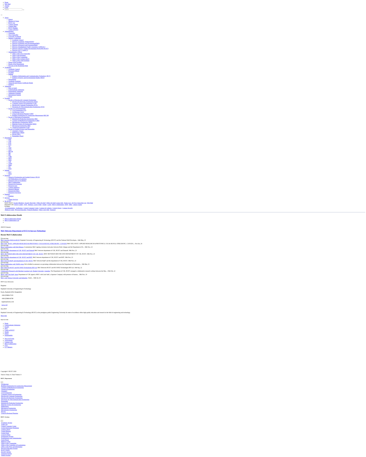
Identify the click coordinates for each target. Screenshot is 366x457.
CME (10, 156)
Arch (9, 150)
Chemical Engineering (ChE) (21, 127)
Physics (3, 411)
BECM (10, 151)
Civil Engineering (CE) (19, 110)
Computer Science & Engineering (11, 394)
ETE (9, 143)
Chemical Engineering (8, 389)
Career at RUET (9, 330)
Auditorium (19, 208)
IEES (10, 174)
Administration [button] (9, 31)
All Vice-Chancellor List (78, 203)
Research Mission (13, 189)
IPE (9, 155)
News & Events (9, 338)
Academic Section (6, 423)
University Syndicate (14, 36)
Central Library (57, 208)
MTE (10, 158)
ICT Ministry (8, 347)
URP (9, 148)
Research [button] (7, 175)
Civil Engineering (6, 393)
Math (10, 165)
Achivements (8, 340)
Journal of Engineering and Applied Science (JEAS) (24, 177)
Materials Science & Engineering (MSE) (24, 124)
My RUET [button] (8, 201)
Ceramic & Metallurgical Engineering (12, 387)
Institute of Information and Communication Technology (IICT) (31, 76)
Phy (9, 167)
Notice (7, 333)
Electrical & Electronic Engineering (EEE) (25, 102)
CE (9, 146)
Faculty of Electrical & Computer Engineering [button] (22, 100)
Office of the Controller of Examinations (13, 445)
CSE (9, 141)
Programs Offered (13, 71)
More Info (4, 316)
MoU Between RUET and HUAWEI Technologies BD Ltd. (19, 267)
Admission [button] (8, 86)
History (10, 19)
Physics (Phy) (16, 134)
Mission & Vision (13, 21)
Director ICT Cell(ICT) (20, 50)
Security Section (6, 452)
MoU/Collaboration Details (13, 219)
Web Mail (7, 4)
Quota (10, 96)
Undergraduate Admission (16, 90)
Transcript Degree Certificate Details (20, 83)
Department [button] (8, 138)
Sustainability (9, 335)
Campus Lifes (9, 342)
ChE (9, 162)
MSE (10, 160)
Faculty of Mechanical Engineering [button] (19, 117)
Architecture (5, 384)
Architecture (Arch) (18, 112)
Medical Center (5, 441)
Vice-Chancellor (13, 35)
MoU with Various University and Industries (14, 278)
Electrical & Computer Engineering (11, 396)
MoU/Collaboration (14, 182)
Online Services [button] (13, 199)
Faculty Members (18, 203)
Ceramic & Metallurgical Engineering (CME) (25, 120)
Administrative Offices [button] (15, 52)
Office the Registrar (19, 55)
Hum (9, 168)
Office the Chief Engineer (20, 60)
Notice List (67, 203)
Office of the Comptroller (8, 443)
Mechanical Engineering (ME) (21, 126)
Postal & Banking (32, 210)
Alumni (7, 6)
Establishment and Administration (11, 438)
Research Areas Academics (17, 180)
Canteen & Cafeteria (45, 208)
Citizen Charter (77, 204)
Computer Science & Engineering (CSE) (24, 103)
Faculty (7, 327)
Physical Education (20, 210)
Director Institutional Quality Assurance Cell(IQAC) (28, 47)
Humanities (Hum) (17, 136)
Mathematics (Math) (18, 132)
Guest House (5, 440)
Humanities (4, 401)
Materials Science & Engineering (11, 405)
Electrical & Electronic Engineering (11, 398)
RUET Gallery (18, 204)
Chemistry (4, 391)
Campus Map (12, 26)
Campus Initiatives (14, 187)
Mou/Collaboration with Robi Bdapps (12, 247)
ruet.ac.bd (4, 305)
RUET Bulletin (13, 28)
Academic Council (17, 40)
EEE (9, 139)
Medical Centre (9, 210)
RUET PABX (5, 450)
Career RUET (13, 29)
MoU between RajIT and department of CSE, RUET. (17, 261)
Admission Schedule (14, 93)
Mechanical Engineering (8, 408)
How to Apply (12, 88)
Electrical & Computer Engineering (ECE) (25, 105)
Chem (10, 163)
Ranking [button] (7, 194)
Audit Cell (4, 424)
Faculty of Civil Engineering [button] (17, 108)
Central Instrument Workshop (10, 428)
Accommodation (10, 208)
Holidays (11, 84)
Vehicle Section (5, 455)
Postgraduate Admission (15, 91)
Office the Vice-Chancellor (21, 54)
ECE (9, 144)
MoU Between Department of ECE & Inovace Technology (23, 231)
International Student (14, 95)
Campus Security (67, 208)
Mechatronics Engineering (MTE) (22, 122)
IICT (9, 172)
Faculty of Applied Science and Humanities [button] (21, 129)
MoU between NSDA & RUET (10, 240)
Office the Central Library (20, 59)
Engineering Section (7, 436)
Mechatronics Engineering (9, 410)
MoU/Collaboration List (12, 220)
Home (6, 2)
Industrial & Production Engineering (12, 403)
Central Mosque (6, 431)
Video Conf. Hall (43, 210)
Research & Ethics (14, 191)
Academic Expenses (14, 81)
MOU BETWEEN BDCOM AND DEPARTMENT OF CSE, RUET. (22, 254)
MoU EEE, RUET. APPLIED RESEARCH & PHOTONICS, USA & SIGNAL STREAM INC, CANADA (34, 243)
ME (9, 153)
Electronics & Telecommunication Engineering (15, 399)
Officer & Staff (41, 203)
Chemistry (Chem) (17, 131)
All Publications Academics (17, 179)
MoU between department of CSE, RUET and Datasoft (17, 250)
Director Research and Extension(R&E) (25, 45)
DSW (66, 204)
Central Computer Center (31, 208)
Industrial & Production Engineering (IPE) (25, 119)
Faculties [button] (7, 98)
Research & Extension (15, 184)
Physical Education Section (9, 448)
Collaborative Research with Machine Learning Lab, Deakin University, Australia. (25, 271)
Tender (44, 204)
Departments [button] (12, 79)
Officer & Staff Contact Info (54, 203)
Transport (52, 210)
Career (49, 204)
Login (6, 7)
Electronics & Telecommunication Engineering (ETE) (28, 107)
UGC (6, 345)
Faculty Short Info (30, 203)
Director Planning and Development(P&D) (26, 43)
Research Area (12, 186)
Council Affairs (5, 435)
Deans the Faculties (15, 62)
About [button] (6, 17)
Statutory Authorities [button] (14, 38)
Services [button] (7, 198)
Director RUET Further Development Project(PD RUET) (30, 48)
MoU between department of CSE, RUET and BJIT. (17, 257)
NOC (25, 204)
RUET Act (11, 23)
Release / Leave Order (35, 204)
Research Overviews (14, 192)
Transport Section (6, 453)
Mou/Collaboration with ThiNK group (12, 264)
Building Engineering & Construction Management (16, 386)
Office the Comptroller (19, 57)
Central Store (5, 433)
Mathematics (5, 406)
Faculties (11, 72)
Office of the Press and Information (11, 447)
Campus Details (13, 24)
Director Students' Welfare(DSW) (23, 41)
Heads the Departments (16, 64)
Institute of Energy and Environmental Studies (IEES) (28, 78)
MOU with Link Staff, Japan (9, 274)
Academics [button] (8, 67)
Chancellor (11, 33)
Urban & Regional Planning (9, 413)
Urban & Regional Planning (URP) (22, 114)
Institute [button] (10, 74)
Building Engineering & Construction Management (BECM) (30, 115)
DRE (70, 204)
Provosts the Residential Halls (18, 66)
